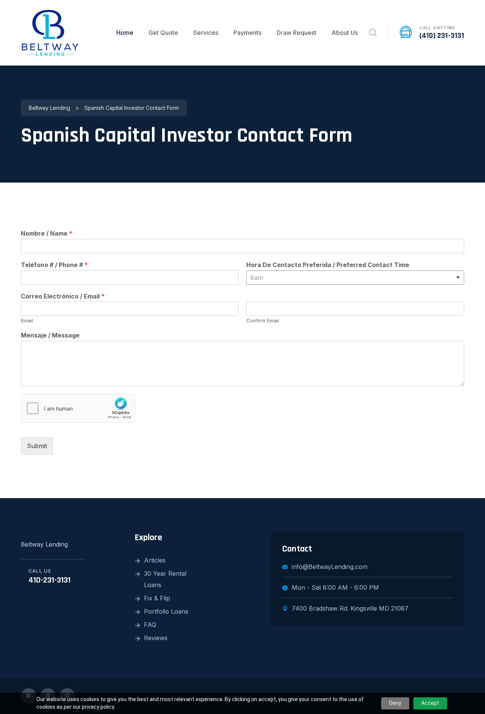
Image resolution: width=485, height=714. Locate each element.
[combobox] (355, 277)
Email (27, 320)
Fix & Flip (157, 598)
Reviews (155, 638)
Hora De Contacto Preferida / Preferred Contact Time (327, 265)
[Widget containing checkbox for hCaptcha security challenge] (78, 408)
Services (205, 32)
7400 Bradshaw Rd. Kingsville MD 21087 (350, 608)
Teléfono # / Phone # (54, 265)
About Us (345, 32)
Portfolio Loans (166, 611)
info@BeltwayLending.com (330, 566)
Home (124, 32)
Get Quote (163, 32)
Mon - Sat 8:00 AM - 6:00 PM (335, 587)
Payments (247, 32)
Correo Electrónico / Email (63, 296)
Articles (155, 560)
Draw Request (296, 32)
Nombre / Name (46, 233)
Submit (37, 446)
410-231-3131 (49, 580)
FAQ (150, 624)
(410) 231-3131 (441, 36)
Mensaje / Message (50, 335)
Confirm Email (262, 320)
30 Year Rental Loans (165, 579)
